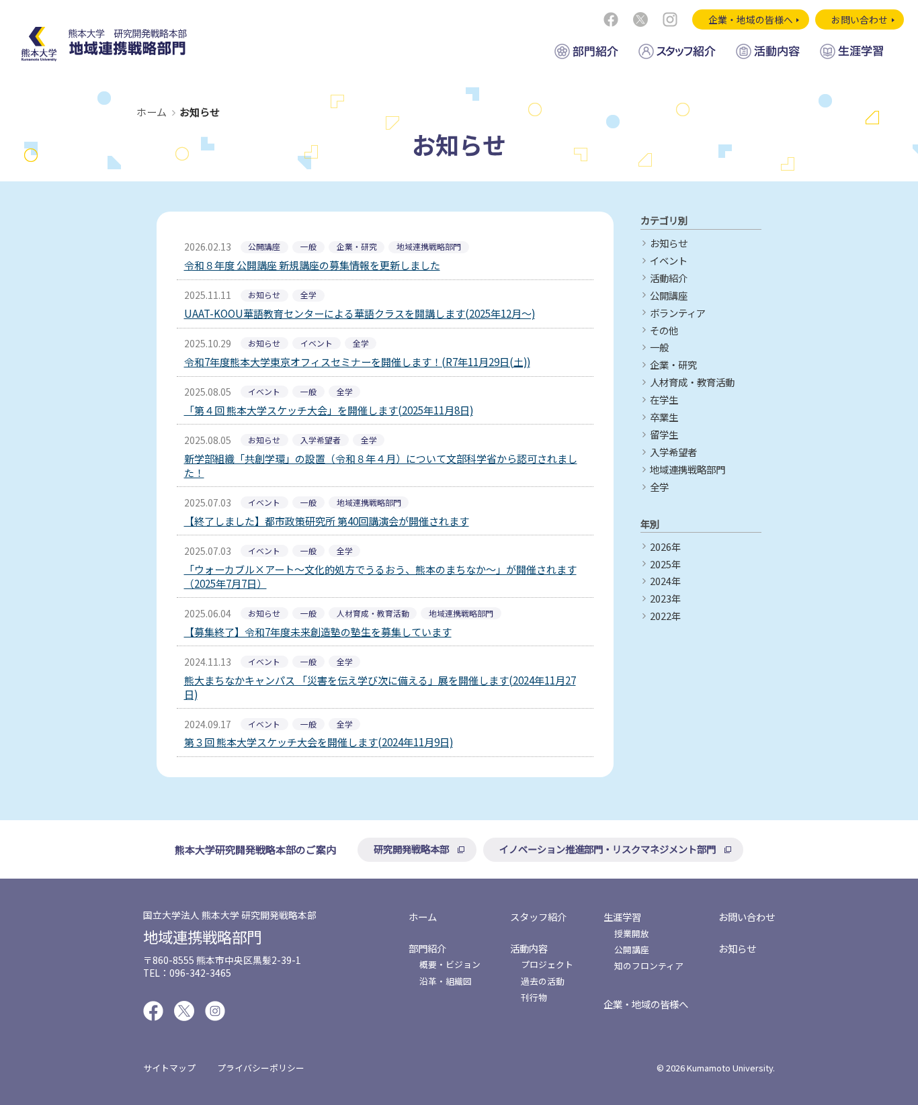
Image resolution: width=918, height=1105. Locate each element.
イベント (668, 260)
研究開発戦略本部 (411, 849)
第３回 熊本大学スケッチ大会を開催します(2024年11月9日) (318, 742)
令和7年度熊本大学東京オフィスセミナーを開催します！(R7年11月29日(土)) (357, 362)
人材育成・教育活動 (692, 382)
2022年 (665, 616)
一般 (659, 347)
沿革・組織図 (445, 981)
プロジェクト (547, 964)
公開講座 (668, 295)
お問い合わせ (859, 19)
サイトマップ (169, 1067)
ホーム (151, 112)
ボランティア (678, 313)
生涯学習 (622, 917)
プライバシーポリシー (260, 1067)
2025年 (665, 564)
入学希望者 (673, 452)
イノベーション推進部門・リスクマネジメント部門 (607, 849)
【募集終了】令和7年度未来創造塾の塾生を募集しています (318, 632)
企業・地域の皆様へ (750, 19)
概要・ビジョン (450, 964)
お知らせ (668, 243)
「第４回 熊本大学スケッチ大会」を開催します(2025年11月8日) (328, 410)
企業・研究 (673, 364)
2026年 (665, 546)
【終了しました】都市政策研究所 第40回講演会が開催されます (326, 521)
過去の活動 (543, 981)
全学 (659, 487)
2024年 (665, 581)
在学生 (664, 399)
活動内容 (529, 948)
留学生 (664, 434)
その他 (664, 330)
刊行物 (534, 997)
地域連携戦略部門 (687, 469)
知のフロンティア (648, 965)
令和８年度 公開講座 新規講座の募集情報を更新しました (312, 265)
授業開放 (631, 933)
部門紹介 (427, 948)
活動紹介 (668, 278)
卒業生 (664, 417)
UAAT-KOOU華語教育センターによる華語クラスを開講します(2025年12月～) (359, 313)
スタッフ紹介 (538, 917)
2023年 (665, 598)
